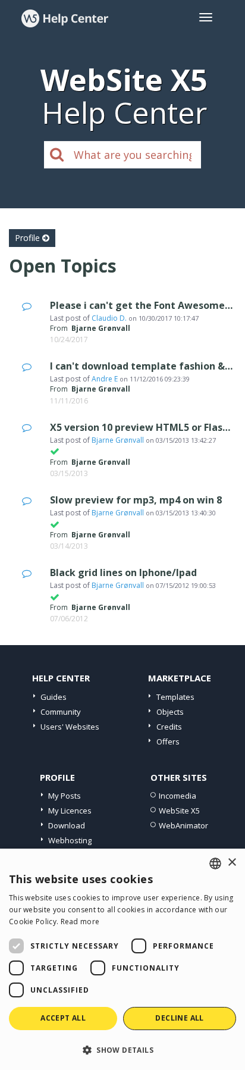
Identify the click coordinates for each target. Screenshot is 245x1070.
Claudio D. (109, 318)
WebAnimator (183, 825)
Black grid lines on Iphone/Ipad (123, 572)
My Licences (70, 810)
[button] (122, 1049)
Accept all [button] (63, 1018)
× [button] (231, 862)
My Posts (64, 795)
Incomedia (177, 795)
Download (66, 825)
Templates (175, 697)
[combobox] (215, 863)
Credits (169, 726)
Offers (168, 741)
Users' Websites (69, 726)
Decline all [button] (179, 1018)
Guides (53, 697)
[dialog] (122, 959)
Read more (80, 921)
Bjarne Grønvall (118, 440)
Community (60, 711)
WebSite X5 (179, 810)
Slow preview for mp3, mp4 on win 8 (136, 499)
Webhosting (70, 840)
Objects (170, 711)
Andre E (105, 379)
